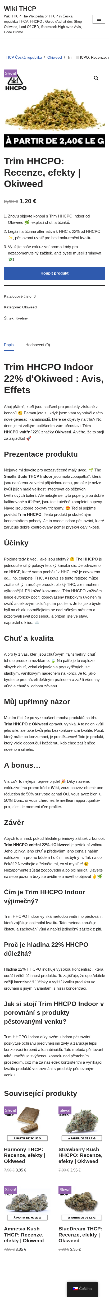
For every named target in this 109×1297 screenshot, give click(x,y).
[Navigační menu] (99, 19)
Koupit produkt (54, 273)
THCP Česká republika (23, 57)
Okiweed (54, 57)
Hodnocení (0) (37, 344)
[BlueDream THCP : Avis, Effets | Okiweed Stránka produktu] (82, 1204)
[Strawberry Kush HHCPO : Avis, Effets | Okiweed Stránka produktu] (82, 1124)
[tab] (9, 345)
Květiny (22, 318)
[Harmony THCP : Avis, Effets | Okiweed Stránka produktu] (27, 1124)
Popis (9, 344)
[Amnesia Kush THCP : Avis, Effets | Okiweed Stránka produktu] (27, 1204)
